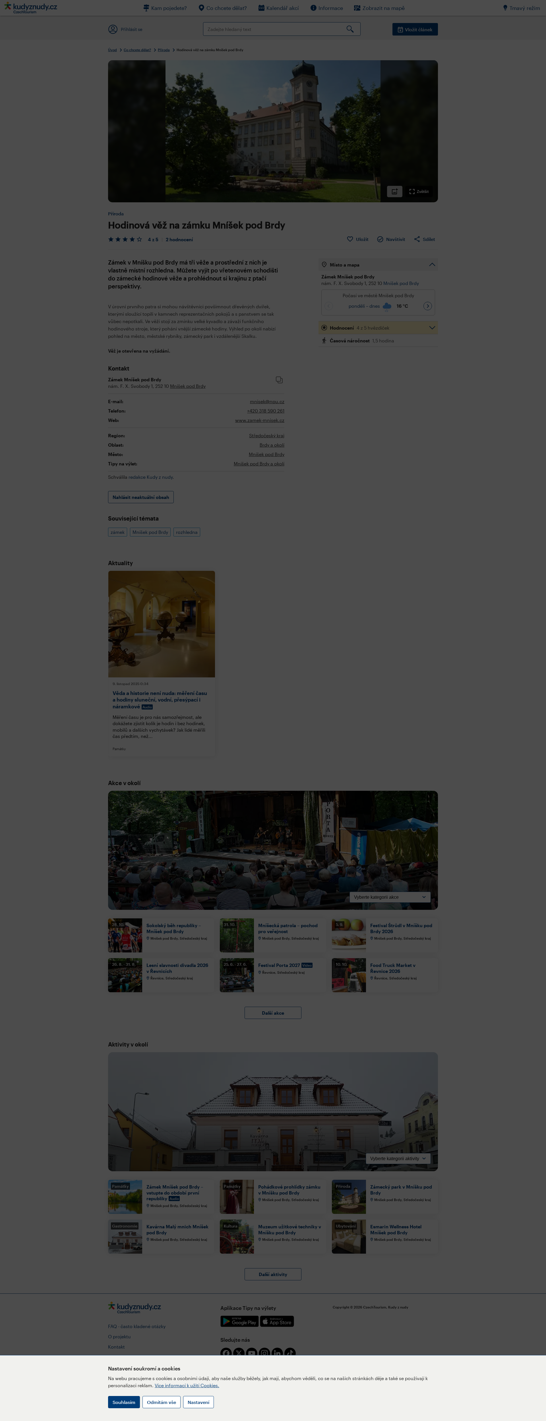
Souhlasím (124, 1402)
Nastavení (198, 1402)
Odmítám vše (161, 1402)
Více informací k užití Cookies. (187, 1385)
